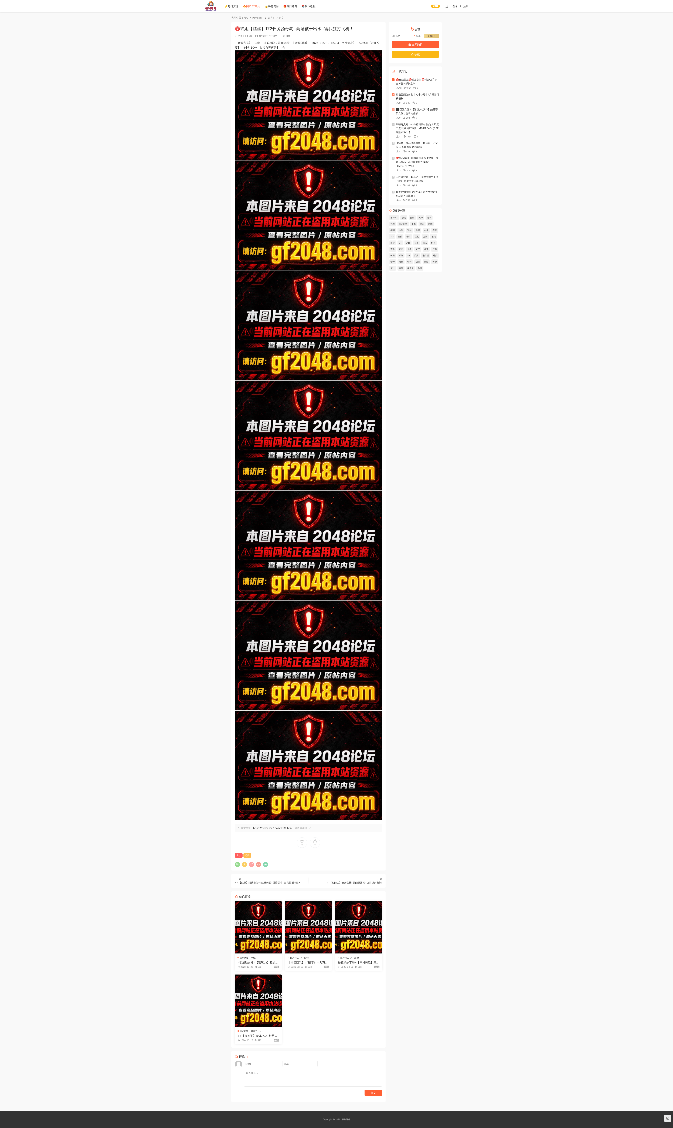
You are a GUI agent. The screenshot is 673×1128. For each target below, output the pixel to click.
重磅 (418, 230)
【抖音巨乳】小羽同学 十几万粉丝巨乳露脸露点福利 (308, 962)
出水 (239, 855)
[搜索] (446, 6)
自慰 (412, 217)
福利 (392, 230)
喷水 (429, 217)
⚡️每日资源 (231, 6)
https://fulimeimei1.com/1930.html (272, 827)
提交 (373, 1092)
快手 (401, 230)
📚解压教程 (308, 6)
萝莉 (422, 224)
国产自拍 (403, 224)
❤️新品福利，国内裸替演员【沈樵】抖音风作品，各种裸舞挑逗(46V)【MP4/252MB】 (417, 161)
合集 (404, 217)
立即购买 (416, 44)
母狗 (247, 855)
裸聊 (418, 261)
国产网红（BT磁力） (269, 36)
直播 (392, 249)
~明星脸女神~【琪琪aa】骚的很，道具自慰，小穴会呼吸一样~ (258, 962)
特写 (409, 261)
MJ (392, 236)
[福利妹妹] (211, 6)
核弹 (408, 236)
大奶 (409, 249)
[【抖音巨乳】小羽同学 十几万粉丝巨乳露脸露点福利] (308, 927)
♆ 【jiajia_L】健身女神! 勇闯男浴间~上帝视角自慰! (354, 882)
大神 (421, 217)
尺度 (416, 255)
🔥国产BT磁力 (251, 6)
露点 (425, 243)
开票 (435, 249)
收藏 (417, 54)
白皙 (392, 243)
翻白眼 (426, 255)
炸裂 (435, 261)
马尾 (420, 268)
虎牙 (426, 249)
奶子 (433, 243)
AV (408, 255)
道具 (409, 230)
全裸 (400, 236)
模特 (401, 261)
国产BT (393, 217)
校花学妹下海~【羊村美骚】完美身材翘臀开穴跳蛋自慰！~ (358, 962)
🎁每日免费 (290, 6)
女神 (392, 261)
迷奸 (408, 243)
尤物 (425, 236)
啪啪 (430, 224)
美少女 (410, 268)
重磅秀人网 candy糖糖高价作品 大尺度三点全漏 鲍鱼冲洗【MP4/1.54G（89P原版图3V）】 (417, 128)
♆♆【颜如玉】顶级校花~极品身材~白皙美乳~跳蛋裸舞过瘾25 (257, 1035)
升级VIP (431, 36)
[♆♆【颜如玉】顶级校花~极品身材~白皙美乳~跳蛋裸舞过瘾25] (258, 1000)
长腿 (392, 255)
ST (400, 243)
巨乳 (417, 236)
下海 (414, 224)
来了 (418, 249)
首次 (416, 243)
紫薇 (426, 261)
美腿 (401, 268)
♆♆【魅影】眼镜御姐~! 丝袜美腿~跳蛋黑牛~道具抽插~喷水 (267, 882)
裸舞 (435, 230)
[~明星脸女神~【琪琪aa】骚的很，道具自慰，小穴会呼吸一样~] (258, 927)
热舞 (392, 224)
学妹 (401, 255)
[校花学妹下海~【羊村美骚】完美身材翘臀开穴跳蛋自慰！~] (358, 927)
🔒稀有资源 (272, 6)
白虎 (426, 230)
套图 (401, 249)
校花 (433, 236)
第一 (392, 268)
